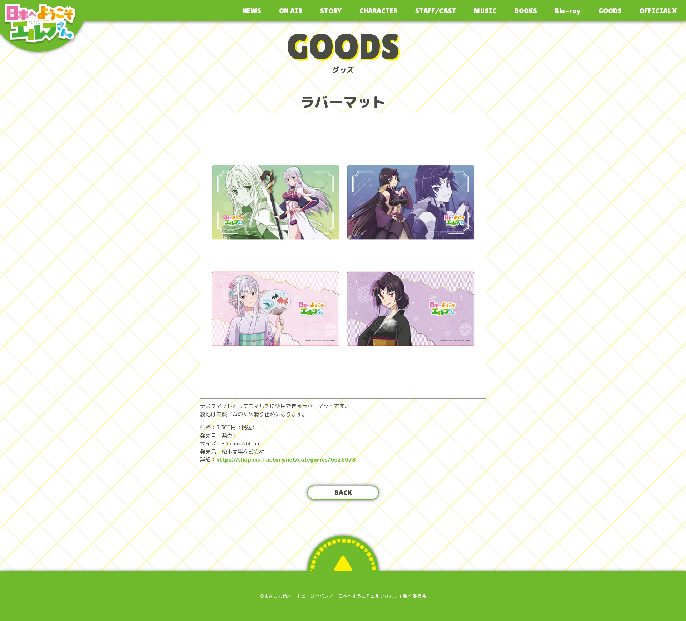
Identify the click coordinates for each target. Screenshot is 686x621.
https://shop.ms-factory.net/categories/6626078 (286, 459)
